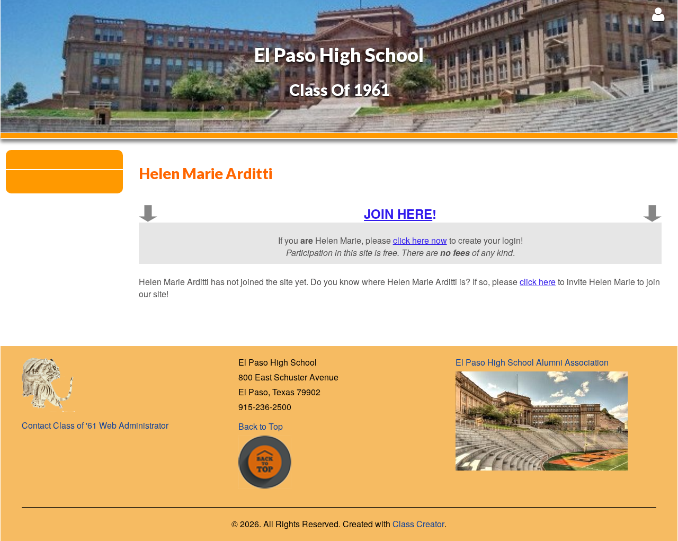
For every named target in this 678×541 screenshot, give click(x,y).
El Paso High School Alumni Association (532, 362)
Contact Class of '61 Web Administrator (95, 425)
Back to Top (260, 426)
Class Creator (418, 524)
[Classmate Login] (658, 14)
